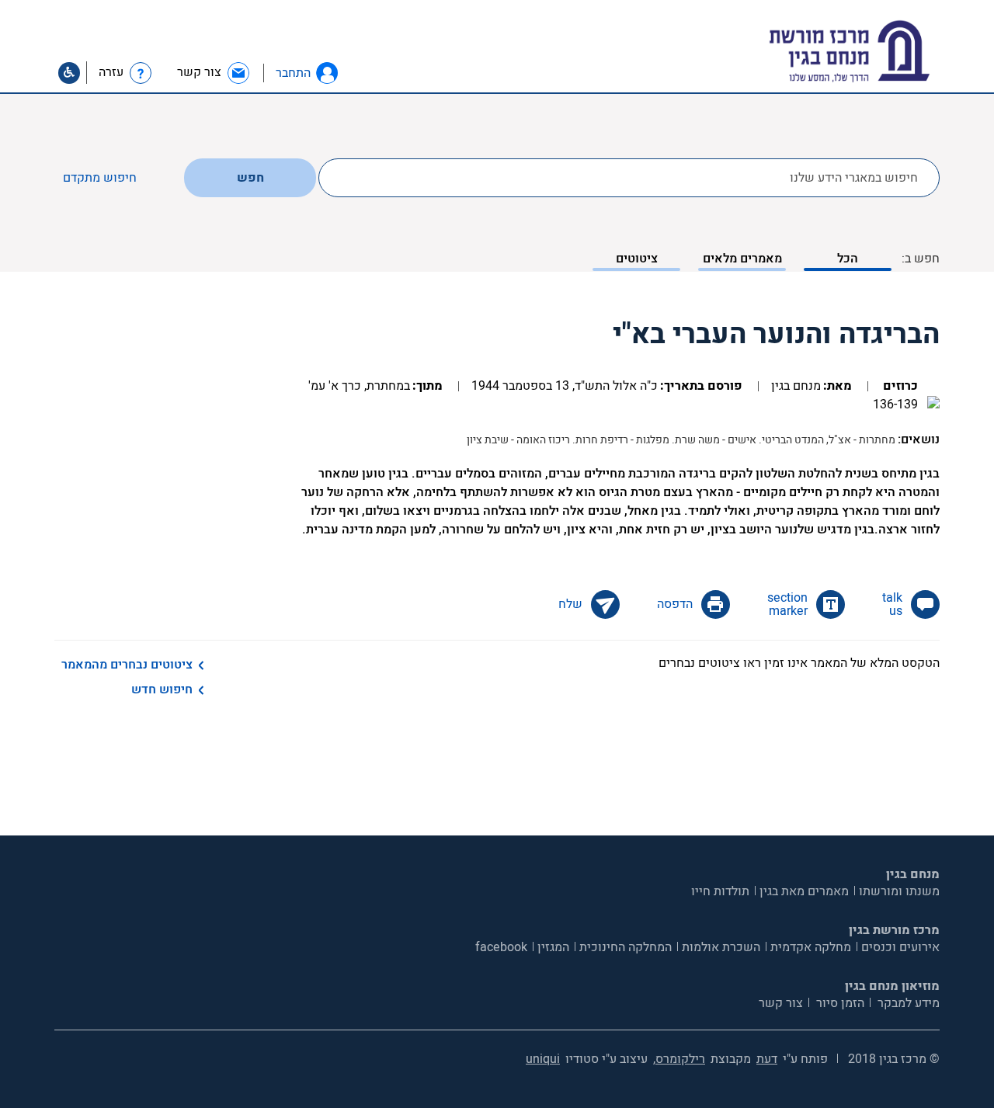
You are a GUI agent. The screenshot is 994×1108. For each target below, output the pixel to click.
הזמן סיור (838, 1003)
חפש (250, 177)
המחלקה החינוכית (625, 947)
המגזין (553, 947)
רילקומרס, (679, 1059)
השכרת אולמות (721, 947)
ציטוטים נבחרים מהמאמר (127, 664)
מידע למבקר (907, 1003)
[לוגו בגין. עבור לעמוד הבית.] (876, 51)
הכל (847, 258)
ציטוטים (637, 258)
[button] (327, 73)
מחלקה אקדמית (810, 947)
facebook (501, 947)
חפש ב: (921, 258)
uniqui (543, 1059)
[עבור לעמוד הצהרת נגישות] (69, 73)
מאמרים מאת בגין (804, 891)
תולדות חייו (720, 891)
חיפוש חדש (162, 689)
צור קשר (781, 1003)
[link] (214, 72)
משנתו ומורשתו (899, 891)
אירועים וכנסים (900, 947)
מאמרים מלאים (742, 258)
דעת (766, 1059)
